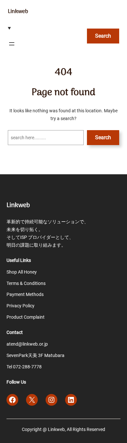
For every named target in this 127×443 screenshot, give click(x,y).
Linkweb (18, 11)
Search (103, 36)
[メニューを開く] (12, 44)
